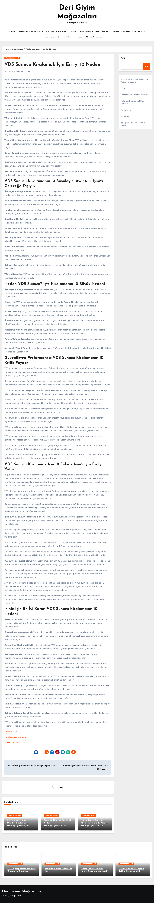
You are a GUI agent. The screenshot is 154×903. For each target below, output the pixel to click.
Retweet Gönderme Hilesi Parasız (128, 32)
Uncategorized (12, 58)
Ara (123, 58)
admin (10, 71)
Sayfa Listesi (52, 37)
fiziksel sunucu (11, 742)
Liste (73, 32)
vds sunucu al (10, 731)
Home (12, 32)
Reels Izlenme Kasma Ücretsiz (94, 32)
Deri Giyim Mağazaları (21, 891)
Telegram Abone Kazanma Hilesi (92, 37)
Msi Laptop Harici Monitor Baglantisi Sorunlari (16, 823)
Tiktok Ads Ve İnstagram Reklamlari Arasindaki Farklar (131, 871)
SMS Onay (67, 37)
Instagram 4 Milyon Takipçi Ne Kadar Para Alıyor (42, 32)
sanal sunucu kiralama (15, 737)
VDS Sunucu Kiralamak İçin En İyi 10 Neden (52, 64)
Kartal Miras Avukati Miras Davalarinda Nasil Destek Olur (93, 823)
